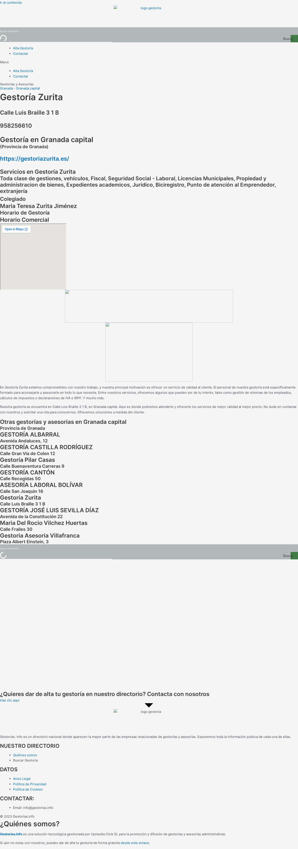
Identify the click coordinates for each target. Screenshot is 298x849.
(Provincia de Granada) (24, 146)
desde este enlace (135, 843)
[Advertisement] (131, 624)
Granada (6, 88)
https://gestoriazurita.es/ (34, 158)
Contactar (20, 54)
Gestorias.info (11, 834)
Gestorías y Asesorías (17, 84)
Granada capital (28, 88)
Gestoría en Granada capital (46, 139)
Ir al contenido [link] (11, 2)
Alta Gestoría (23, 48)
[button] (149, 62)
